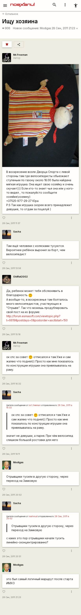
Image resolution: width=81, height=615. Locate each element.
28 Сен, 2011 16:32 (11, 383)
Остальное (10, 13)
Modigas (45, 28)
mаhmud (33, 516)
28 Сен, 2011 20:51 (11, 556)
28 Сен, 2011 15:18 (11, 334)
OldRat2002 (20, 276)
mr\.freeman (35, 405)
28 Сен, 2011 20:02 (12, 495)
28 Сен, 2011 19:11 (11, 454)
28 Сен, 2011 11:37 (11, 223)
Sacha (17, 231)
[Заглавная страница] (22, 3)
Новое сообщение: (26, 28)
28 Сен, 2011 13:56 (11, 268)
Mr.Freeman (20, 54)
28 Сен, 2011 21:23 (65, 28)
